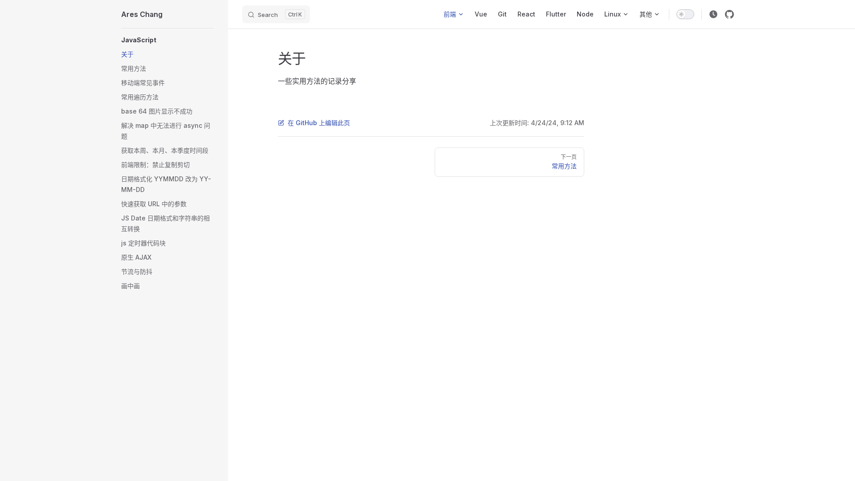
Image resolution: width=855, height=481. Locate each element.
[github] (729, 14)
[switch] (685, 14)
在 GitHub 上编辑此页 (319, 122)
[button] (167, 40)
